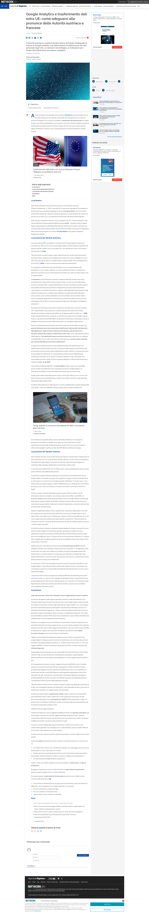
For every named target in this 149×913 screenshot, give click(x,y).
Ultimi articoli (35, 6)
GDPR (85, 313)
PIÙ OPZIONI (107, 910)
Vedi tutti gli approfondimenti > (114, 136)
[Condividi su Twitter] (32, 38)
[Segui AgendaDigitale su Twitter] (62, 878)
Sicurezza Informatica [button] (85, 6)
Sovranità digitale (45, 6)
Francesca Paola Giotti (32, 57)
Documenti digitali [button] (108, 6)
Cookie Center (84, 882)
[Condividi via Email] (35, 38)
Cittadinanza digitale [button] (57, 6)
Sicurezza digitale (37, 33)
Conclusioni (35, 193)
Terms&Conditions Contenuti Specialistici (69, 882)
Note (33, 196)
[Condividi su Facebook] (26, 38)
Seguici (51, 878)
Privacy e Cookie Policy (52, 882)
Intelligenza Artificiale (72, 6)
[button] (4, 6)
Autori (33, 882)
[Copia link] (38, 38)
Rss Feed (43, 882)
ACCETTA (107, 904)
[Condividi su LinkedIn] (29, 38)
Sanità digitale (98, 6)
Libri (138, 6)
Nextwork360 (31, 889)
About (29, 882)
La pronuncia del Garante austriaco (43, 189)
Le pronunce (36, 187)
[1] (44, 242)
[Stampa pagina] (41, 38)
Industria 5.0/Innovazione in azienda (126, 6)
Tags (38, 882)
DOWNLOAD (117, 47)
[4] (65, 699)
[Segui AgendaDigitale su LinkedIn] (58, 878)
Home (28, 33)
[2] (44, 468)
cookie (43, 251)
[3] (66, 575)
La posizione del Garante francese (43, 191)
